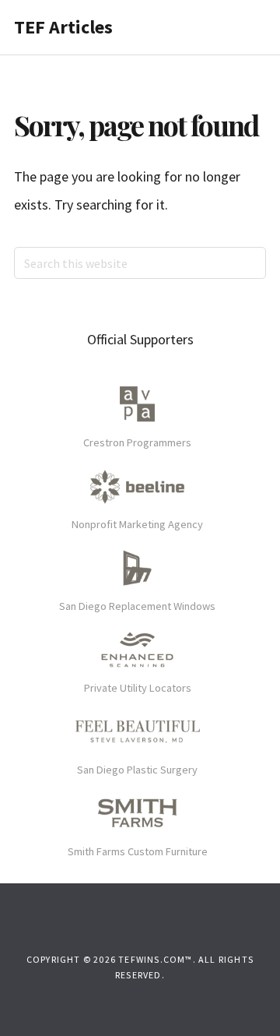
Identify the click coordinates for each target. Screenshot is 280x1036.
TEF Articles (63, 27)
